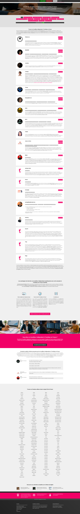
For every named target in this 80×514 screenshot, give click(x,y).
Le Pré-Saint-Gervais (34, 446)
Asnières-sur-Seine (21, 400)
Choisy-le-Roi (22, 449)
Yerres (58, 475)
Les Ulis (34, 455)
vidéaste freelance (41, 20)
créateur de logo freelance (46, 17)
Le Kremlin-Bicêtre (34, 438)
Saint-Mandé (58, 415)
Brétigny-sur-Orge (21, 421)
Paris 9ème (46, 467)
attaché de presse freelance (28, 17)
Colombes (22, 455)
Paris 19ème (46, 452)
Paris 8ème (46, 466)
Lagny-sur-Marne (34, 432)
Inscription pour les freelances (40, 344)
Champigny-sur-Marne (22, 432)
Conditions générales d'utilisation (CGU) (21, 507)
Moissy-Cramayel (46, 398)
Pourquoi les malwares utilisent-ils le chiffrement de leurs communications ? (42, 488)
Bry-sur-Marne (22, 426)
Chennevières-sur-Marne (22, 444)
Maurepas (34, 475)
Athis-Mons (21, 401)
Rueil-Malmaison (58, 403)
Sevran (58, 432)
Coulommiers (22, 463)
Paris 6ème (46, 463)
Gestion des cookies (18, 509)
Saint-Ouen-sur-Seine (58, 421)
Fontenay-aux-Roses (34, 400)
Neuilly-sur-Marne (46, 418)
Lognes (34, 463)
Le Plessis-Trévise (34, 444)
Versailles (58, 452)
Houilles (34, 421)
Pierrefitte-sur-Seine (46, 469)
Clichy (22, 452)
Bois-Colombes (22, 412)
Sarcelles (58, 424)
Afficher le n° (60, 99)
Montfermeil (46, 401)
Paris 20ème (46, 455)
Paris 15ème (46, 446)
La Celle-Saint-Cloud (34, 429)
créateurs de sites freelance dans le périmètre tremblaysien (43, 82)
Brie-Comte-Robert (21, 423)
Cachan (22, 429)
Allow (43, 22)
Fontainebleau (34, 398)
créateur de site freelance (55, 17)
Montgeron (46, 403)
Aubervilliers (22, 403)
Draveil (22, 472)
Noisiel (46, 423)
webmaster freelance (48, 20)
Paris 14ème (46, 444)
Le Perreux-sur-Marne (34, 441)
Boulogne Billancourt (22, 418)
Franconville (34, 403)
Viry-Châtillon (58, 472)
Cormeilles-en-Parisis (22, 461)
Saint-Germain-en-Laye (58, 412)
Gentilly (34, 412)
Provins (58, 392)
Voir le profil (60, 50)
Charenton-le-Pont (21, 435)
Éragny (34, 392)
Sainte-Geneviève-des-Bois (58, 409)
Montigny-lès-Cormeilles (46, 406)
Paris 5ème (46, 461)
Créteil (22, 466)
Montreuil (46, 409)
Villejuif (58, 455)
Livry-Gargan (34, 461)
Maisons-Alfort (34, 466)
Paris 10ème (46, 438)
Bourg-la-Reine (22, 420)
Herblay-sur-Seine (34, 420)
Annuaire (17, 506)
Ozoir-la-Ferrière (46, 432)
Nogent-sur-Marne (46, 421)
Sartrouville (58, 426)
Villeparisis (58, 463)
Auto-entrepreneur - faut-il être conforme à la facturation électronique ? (58, 488)
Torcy (58, 444)
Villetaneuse (58, 466)
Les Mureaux (34, 452)
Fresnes (34, 404)
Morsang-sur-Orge (46, 412)
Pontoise (46, 475)
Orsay (46, 429)
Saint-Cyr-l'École (58, 406)
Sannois (58, 423)
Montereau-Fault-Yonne (46, 400)
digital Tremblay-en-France (36, 508)
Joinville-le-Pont (34, 426)
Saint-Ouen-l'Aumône (58, 420)
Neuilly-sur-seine (46, 420)
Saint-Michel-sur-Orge (58, 418)
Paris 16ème (46, 447)
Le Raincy (34, 447)
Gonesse (34, 415)
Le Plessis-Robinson (34, 443)
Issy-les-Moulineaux (34, 423)
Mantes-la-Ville (34, 472)
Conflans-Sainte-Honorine (21, 458)
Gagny (34, 406)
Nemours (46, 415)
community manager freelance (37, 17)
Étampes (34, 395)
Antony (22, 395)
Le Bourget (33, 435)
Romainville (58, 400)
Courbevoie (21, 464)
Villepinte (58, 464)
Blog (17, 510)
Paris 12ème (46, 441)
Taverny (58, 441)
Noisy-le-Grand (46, 424)
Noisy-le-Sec (46, 426)
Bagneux (22, 406)
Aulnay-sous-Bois (22, 404)
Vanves (58, 449)
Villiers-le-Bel (58, 467)
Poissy (46, 472)
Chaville (22, 441)
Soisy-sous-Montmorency (58, 435)
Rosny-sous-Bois (58, 401)
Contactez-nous (18, 511)
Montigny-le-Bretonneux (46, 404)
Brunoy (22, 424)
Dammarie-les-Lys (21, 467)
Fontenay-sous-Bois (34, 401)
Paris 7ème (46, 464)
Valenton (58, 447)
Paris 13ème (46, 443)
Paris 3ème (46, 458)
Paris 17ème (46, 449)
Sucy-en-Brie (58, 438)
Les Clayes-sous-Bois (34, 449)
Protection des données (19, 508)
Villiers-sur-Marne (58, 469)
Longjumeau (34, 464)
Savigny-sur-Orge (58, 429)
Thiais (58, 443)
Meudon (46, 395)
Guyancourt (34, 418)
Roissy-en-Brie (58, 398)
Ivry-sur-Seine (34, 424)
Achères (22, 392)
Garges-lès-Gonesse (34, 409)
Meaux (46, 392)
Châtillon (22, 438)
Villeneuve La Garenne (58, 458)
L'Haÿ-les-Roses (34, 458)
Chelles (22, 443)
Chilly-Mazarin (22, 447)
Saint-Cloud (58, 404)
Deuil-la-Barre (22, 469)
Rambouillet (58, 395)
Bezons (22, 409)
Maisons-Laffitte (34, 467)
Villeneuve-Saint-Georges (58, 461)
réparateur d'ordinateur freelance (33, 20)
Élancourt (22, 475)
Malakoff (34, 469)
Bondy (22, 415)
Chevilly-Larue (22, 446)
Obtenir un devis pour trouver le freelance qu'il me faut (40, 313)
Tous (22, 17)
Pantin (46, 435)
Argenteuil (21, 398)
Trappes (58, 446)
